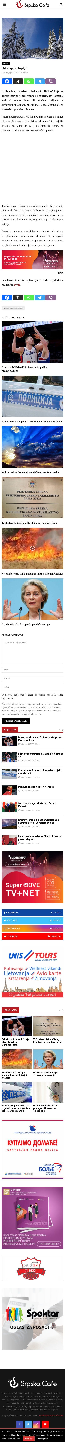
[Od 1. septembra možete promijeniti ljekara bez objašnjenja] (48, 1092)
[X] (18, 81)
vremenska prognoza (13, 308)
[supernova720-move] (32, 268)
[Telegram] (40, 81)
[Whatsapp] (29, 81)
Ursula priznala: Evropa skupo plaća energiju (26, 624)
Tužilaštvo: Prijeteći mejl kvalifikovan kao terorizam (29, 523)
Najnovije (10, 729)
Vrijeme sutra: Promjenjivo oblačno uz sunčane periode (31, 472)
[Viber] (50, 81)
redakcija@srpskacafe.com (51, 1415)
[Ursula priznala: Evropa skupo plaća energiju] (48, 1059)
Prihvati (28, 1438)
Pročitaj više (42, 1439)
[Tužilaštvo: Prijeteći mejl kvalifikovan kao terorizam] (48, 1026)
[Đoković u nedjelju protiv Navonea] (9, 790)
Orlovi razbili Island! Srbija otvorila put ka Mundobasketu (24, 368)
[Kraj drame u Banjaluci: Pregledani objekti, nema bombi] (9, 774)
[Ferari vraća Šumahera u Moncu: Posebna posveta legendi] (9, 840)
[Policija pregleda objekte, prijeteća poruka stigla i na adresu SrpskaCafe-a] (17, 1092)
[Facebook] (7, 81)
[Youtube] (45, 1424)
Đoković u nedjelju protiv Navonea (36, 787)
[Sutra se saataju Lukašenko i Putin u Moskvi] (9, 807)
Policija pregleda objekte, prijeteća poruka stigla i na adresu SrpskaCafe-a (16, 1108)
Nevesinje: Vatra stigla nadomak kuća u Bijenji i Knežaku (32, 573)
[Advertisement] (32, 169)
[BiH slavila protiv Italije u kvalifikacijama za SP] (9, 757)
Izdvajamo (5, 63)
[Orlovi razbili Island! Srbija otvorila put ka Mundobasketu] (9, 741)
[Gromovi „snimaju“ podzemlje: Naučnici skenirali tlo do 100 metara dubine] (9, 824)
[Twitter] (28, 1424)
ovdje (17, 285)
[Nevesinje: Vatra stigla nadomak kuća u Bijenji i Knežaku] (17, 1059)
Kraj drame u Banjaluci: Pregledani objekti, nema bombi (32, 421)
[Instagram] (36, 1424)
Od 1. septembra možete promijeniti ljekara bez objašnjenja (46, 1108)
